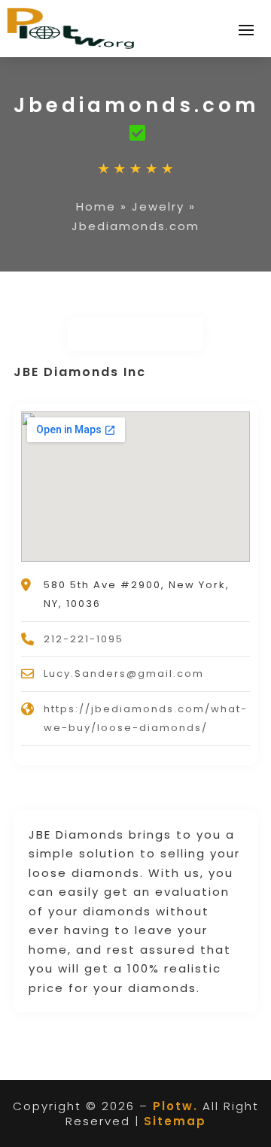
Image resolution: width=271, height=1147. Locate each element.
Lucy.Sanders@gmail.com (124, 673)
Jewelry (158, 206)
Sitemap (175, 1121)
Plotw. (175, 1106)
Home (96, 206)
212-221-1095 (83, 639)
